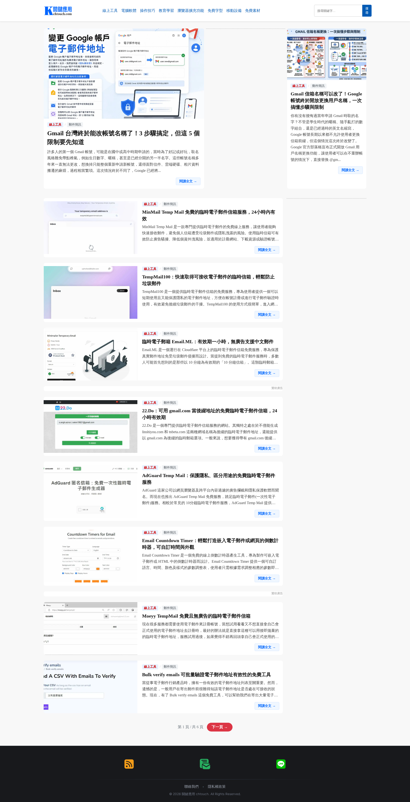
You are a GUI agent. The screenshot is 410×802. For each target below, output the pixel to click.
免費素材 (252, 11)
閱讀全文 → (188, 181)
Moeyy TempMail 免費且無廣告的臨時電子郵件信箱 (196, 616)
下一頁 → (220, 727)
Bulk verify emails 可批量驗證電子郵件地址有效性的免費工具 (206, 674)
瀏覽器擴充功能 (190, 11)
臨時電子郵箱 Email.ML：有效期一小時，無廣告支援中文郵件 (208, 341)
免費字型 (215, 11)
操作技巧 (147, 11)
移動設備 (234, 11)
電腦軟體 (128, 11)
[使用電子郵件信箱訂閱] (205, 764)
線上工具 (110, 11)
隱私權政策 (217, 786)
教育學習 (166, 11)
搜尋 (366, 10)
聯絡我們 (191, 786)
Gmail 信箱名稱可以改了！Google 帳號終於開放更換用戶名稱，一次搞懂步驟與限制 (326, 100)
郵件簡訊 (75, 124)
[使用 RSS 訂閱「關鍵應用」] (129, 764)
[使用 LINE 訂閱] (281, 764)
